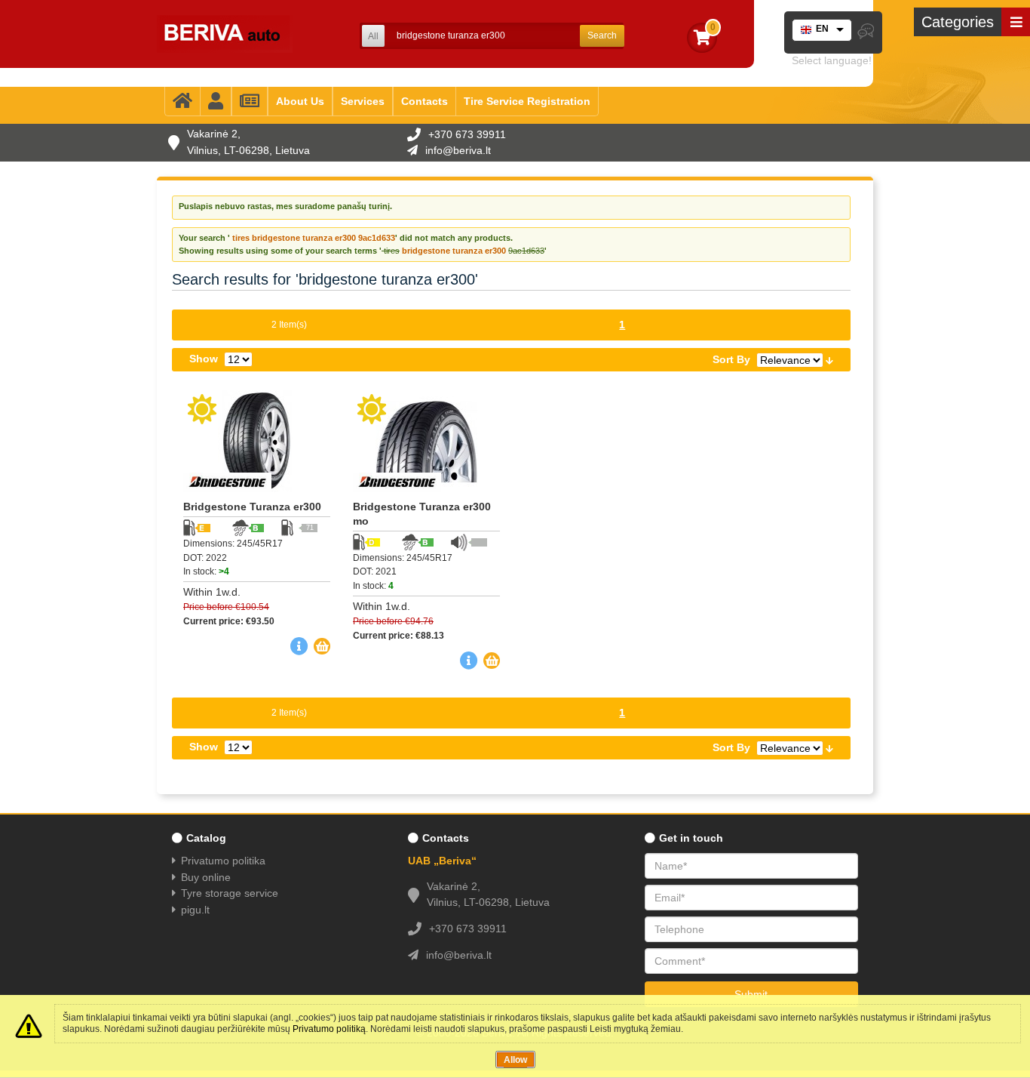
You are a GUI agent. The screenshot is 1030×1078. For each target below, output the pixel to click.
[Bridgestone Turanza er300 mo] (426, 441)
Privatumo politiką (329, 1029)
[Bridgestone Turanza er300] (256, 441)
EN (822, 28)
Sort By (731, 359)
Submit (751, 994)
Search (602, 35)
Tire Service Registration (527, 101)
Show (203, 359)
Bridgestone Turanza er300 (252, 506)
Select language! (832, 60)
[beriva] (225, 34)
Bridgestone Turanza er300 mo (422, 513)
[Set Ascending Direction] (829, 359)
